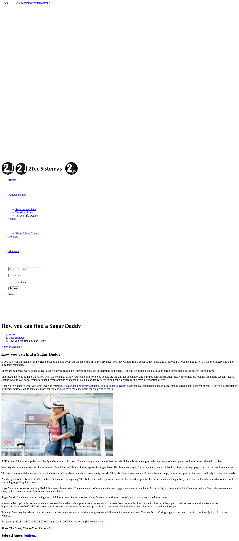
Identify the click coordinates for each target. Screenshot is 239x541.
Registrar (13, 294)
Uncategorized (77, 521)
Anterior (6, 346)
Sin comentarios (94, 521)
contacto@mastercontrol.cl (35, 2)
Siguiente (16, 346)
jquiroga (10, 521)
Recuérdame (19, 282)
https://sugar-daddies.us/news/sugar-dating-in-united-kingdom (92, 385)
